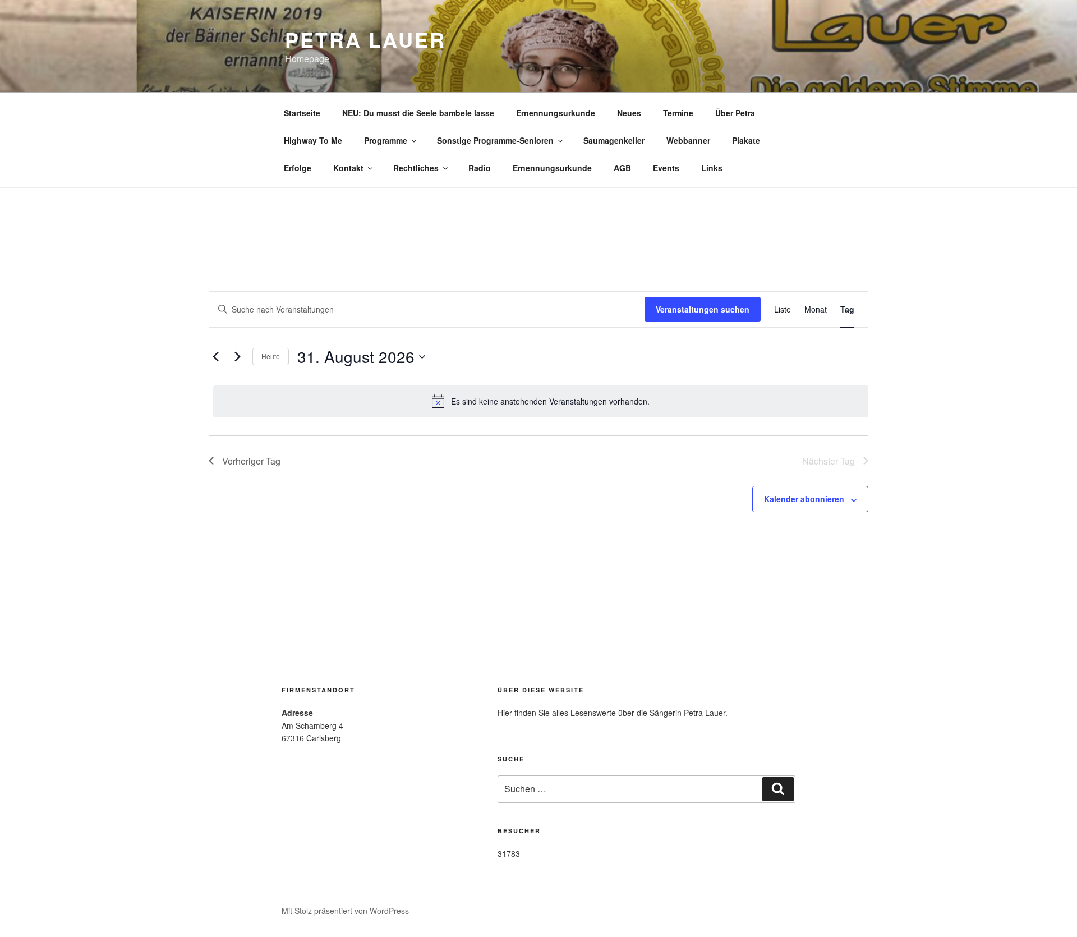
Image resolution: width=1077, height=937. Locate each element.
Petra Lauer (365, 39)
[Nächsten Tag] (237, 357)
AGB (622, 167)
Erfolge (297, 167)
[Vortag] (215, 357)
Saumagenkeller (614, 140)
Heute (270, 356)
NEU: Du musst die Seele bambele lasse (418, 112)
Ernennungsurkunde (555, 112)
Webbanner (688, 140)
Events (666, 167)
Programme (385, 140)
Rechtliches (416, 167)
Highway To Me (313, 140)
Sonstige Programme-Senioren (495, 140)
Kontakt (348, 167)
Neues (629, 112)
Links (711, 167)
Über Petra (735, 112)
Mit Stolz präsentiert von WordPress (345, 910)
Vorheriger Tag (251, 460)
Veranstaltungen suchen (702, 309)
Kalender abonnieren (804, 498)
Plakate (746, 140)
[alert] (540, 401)
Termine (678, 112)
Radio (479, 167)
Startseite (302, 112)
